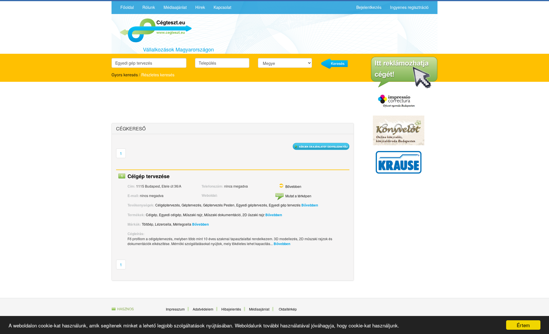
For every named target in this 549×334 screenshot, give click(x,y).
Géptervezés (191, 204)
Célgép (151, 214)
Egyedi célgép (170, 214)
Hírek (200, 7)
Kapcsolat (222, 7)
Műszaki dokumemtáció (222, 214)
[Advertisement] (161, 103)
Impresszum (175, 309)
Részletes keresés (157, 74)
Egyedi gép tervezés (285, 204)
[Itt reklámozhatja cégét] (404, 73)
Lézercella (163, 224)
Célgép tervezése (149, 176)
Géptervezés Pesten (218, 204)
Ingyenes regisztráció (409, 7)
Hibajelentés (231, 309)
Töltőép (147, 224)
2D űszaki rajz (253, 214)
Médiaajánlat (175, 7)
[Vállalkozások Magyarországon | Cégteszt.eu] (152, 30)
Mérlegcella (182, 224)
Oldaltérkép (288, 309)
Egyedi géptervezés (251, 204)
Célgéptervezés (167, 204)
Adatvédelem (203, 309)
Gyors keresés (125, 74)
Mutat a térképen (298, 195)
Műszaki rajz (192, 214)
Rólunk (148, 7)
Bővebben (293, 186)
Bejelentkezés (368, 7)
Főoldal (127, 7)
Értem (523, 325)
